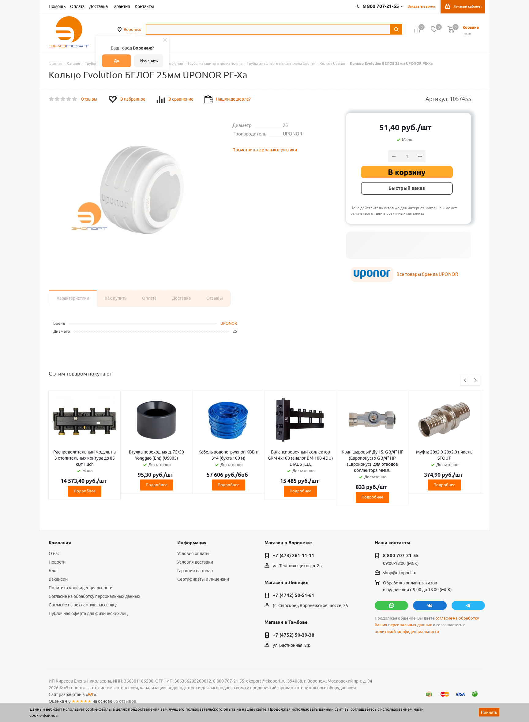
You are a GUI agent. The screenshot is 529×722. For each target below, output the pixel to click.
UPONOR (228, 323)
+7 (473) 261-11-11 (293, 555)
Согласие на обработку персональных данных (94, 596)
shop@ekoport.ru (399, 573)
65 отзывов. (125, 701)
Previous (465, 380)
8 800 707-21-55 (401, 555)
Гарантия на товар (195, 570)
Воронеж (132, 29)
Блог (53, 570)
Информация (192, 543)
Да (116, 60)
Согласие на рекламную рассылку (83, 604)
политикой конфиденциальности (407, 631)
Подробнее (85, 490)
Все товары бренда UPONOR (427, 274)
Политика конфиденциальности (80, 587)
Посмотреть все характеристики (264, 149)
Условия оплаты (193, 553)
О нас (54, 553)
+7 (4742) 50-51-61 (293, 595)
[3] (63, 99)
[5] (75, 99)
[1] (51, 99)
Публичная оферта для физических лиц (88, 613)
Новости (57, 562)
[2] (57, 99)
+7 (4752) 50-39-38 (293, 635)
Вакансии (58, 579)
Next (475, 380)
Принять (489, 712)
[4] (69, 99)
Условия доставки (195, 562)
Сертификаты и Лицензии (203, 579)
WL (91, 694)
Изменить (149, 60)
